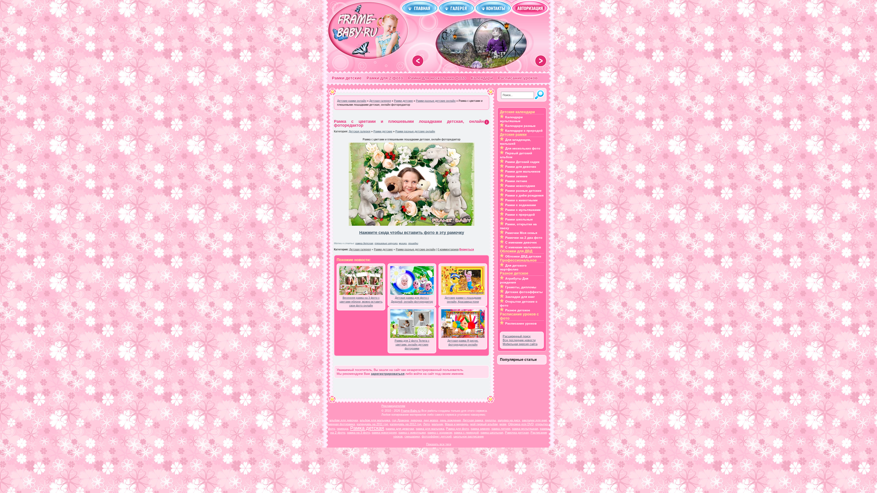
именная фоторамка (341, 424)
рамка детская (364, 243)
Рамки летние (516, 181)
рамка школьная (492, 432)
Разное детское (517, 310)
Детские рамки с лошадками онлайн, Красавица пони (463, 299)
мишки (403, 243)
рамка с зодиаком (440, 432)
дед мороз (431, 420)
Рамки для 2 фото (385, 78)
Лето (426, 424)
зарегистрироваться (387, 373)
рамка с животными (412, 432)
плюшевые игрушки (386, 243)
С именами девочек (521, 242)
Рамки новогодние (520, 186)
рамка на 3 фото (358, 432)
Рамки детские (347, 78)
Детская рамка (473, 420)
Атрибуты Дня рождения (514, 280)
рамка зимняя (480, 428)
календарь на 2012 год (405, 424)
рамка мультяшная (525, 428)
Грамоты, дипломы (520, 287)
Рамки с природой (520, 214)
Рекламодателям (393, 406)
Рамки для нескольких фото (437, 78)
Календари (482, 78)
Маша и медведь (456, 424)
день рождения (450, 420)
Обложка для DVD (521, 424)
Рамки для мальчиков (522, 171)
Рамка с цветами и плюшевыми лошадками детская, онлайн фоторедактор (409, 123)
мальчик (437, 424)
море (502, 424)
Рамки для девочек (520, 166)
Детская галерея (359, 131)
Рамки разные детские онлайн (415, 131)
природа (342, 428)
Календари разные (520, 126)
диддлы (490, 420)
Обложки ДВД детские (523, 256)
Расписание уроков (518, 78)
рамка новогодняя (384, 432)
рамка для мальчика (430, 428)
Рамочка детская (517, 432)
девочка (416, 420)
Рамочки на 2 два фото (523, 237)
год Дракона (400, 420)
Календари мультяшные (511, 119)
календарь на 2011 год (372, 424)
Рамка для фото (457, 428)
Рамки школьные (519, 219)
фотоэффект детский (437, 436)
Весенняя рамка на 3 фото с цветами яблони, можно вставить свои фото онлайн (361, 301)
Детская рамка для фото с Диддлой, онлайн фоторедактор (412, 299)
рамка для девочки (400, 428)
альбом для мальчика (375, 420)
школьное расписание (468, 436)
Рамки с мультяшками (523, 210)
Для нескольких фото (522, 148)
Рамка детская (367, 428)
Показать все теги (438, 444)
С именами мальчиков (523, 247)
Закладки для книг (520, 297)
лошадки (413, 243)
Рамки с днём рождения (524, 195)
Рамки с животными (521, 200)
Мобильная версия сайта (520, 344)
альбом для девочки (343, 420)
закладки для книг (534, 420)
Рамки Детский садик (522, 162)
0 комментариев (448, 249)
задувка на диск (509, 420)
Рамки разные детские (523, 190)
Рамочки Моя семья (521, 233)
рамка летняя (500, 428)
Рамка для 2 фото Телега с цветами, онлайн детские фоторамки (412, 344)
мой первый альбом (484, 424)
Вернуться (466, 249)
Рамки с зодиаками (520, 205)
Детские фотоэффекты (524, 292)
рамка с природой (466, 432)
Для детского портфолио (513, 267)
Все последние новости (519, 340)
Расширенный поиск (517, 336)
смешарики (412, 436)
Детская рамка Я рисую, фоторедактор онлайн (462, 342)
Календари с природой (524, 130)
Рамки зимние (516, 176)
